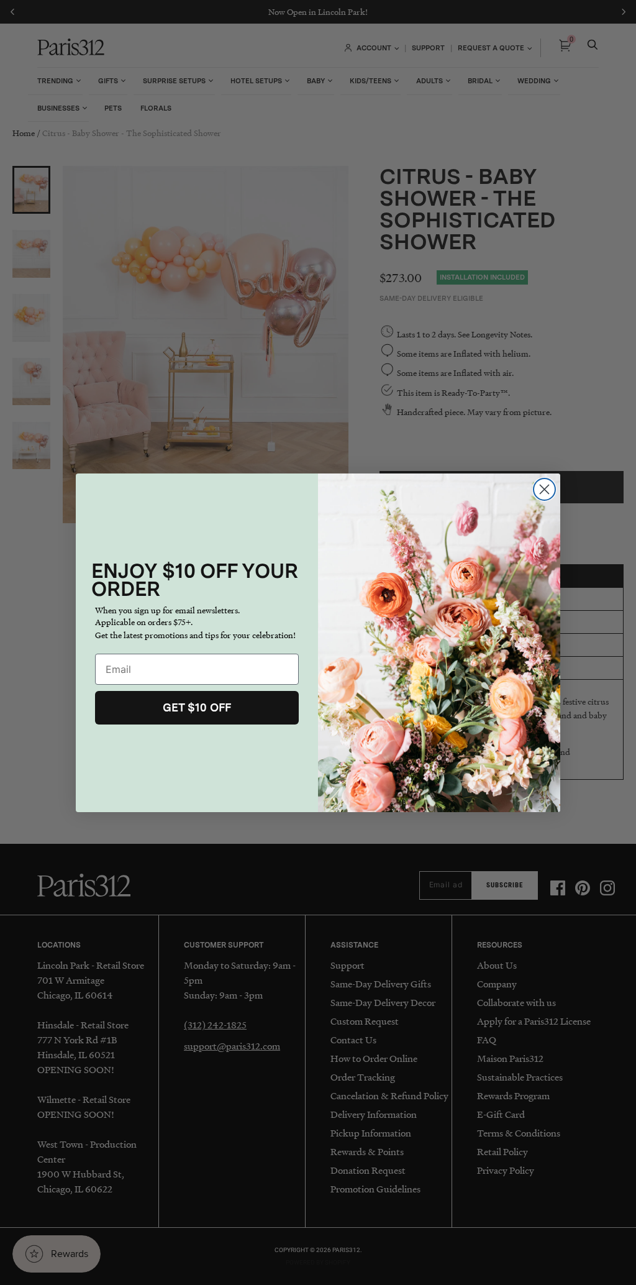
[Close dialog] (544, 489)
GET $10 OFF (197, 707)
